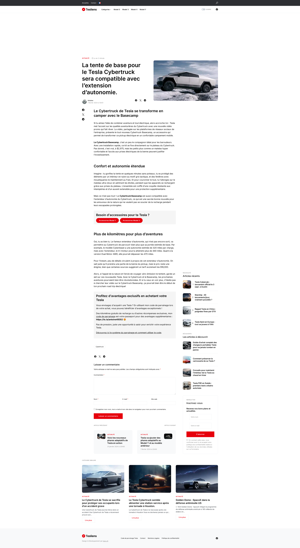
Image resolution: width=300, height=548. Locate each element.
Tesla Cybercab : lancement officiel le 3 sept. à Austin (204, 284)
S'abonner (200, 434)
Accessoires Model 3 (131, 220)
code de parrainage (105, 316)
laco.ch (105, 541)
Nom (96, 399)
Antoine (90, 100)
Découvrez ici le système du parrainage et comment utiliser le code (128, 332)
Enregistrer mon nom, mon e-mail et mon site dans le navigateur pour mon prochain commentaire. (131, 409)
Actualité (85, 58)
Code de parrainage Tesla (129, 538)
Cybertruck (100, 347)
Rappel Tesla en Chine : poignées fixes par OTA (205, 310)
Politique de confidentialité (170, 538)
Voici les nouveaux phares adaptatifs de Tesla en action (117, 440)
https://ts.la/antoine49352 (109, 319)
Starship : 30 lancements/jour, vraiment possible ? (203, 297)
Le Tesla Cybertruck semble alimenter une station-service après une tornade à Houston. (149, 503)
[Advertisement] (150, 35)
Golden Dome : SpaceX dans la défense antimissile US (193, 501)
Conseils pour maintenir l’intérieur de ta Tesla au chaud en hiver (203, 372)
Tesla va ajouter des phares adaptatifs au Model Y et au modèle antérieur (151, 442)
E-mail (125, 399)
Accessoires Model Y (107, 220)
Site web (154, 399)
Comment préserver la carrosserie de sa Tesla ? (204, 359)
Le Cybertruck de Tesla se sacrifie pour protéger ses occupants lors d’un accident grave (101, 503)
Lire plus (88, 520)
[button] (217, 3)
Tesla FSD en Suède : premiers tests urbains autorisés (203, 385)
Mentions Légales (153, 538)
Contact (93, 3)
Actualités (85, 3)
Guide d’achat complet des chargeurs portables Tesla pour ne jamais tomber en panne (205, 346)
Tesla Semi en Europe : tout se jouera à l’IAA (205, 323)
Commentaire (99, 375)
